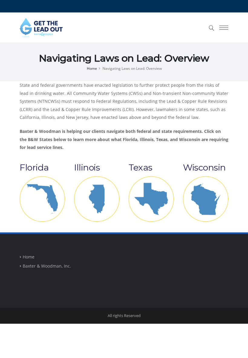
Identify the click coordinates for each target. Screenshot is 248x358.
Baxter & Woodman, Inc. (47, 266)
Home (92, 68)
